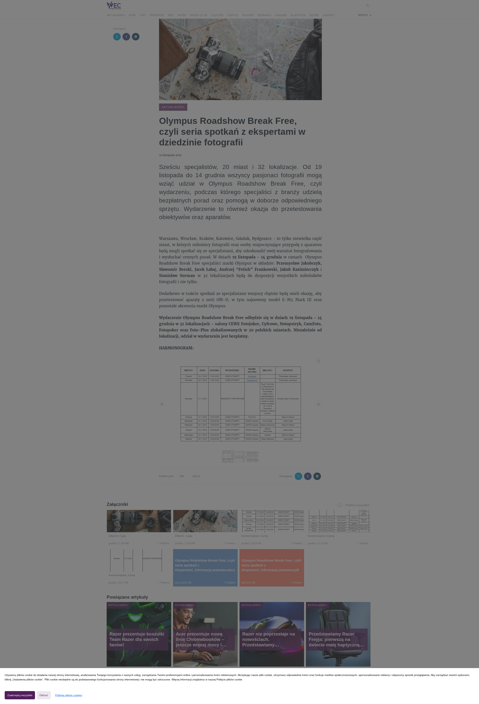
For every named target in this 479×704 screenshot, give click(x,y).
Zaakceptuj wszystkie (19, 695)
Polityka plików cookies (68, 695)
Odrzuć (43, 695)
